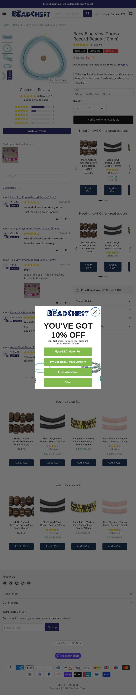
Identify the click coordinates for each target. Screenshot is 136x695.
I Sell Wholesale (68, 372)
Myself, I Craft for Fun (68, 351)
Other (68, 382)
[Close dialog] (95, 311)
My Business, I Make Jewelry (68, 361)
